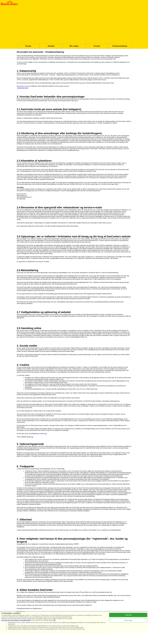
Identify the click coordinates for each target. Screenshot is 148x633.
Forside (28, 46)
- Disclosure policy (22, 88)
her (46, 433)
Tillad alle (128, 615)
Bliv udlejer (74, 46)
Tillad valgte (128, 620)
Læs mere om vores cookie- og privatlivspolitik (15, 620)
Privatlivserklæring (120, 46)
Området (51, 46)
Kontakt (97, 46)
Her (54, 620)
